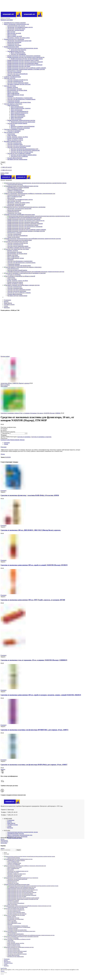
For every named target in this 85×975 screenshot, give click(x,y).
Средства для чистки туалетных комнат (22, 152)
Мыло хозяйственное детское (15, 94)
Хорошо (2, 971)
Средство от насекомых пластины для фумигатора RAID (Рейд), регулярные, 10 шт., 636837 (34, 764)
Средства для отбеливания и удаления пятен (19, 97)
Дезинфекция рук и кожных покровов (15, 22)
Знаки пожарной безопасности (19, 112)
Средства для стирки (10, 85)
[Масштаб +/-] (6, 972)
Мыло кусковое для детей (14, 36)
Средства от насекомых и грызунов (14, 129)
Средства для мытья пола (14, 143)
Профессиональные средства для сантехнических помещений (24, 64)
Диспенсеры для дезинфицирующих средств (20, 27)
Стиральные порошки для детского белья (19, 102)
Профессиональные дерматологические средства (21, 120)
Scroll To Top (4, 968)
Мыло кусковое (11, 34)
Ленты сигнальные (16, 119)
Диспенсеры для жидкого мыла (16, 28)
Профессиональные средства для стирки (18, 66)
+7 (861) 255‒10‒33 (6, 170)
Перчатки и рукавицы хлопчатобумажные (23, 126)
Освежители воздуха (13, 43)
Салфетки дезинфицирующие (12, 76)
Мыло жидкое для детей (14, 33)
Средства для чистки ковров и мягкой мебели (23, 155)
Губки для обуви (12, 135)
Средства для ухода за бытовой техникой (19, 146)
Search (3, 162)
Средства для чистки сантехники (16, 147)
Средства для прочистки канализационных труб (24, 149)
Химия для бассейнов (13, 75)
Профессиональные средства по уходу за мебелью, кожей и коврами (26, 67)
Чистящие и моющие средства (12, 141)
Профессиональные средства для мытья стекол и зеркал (23, 60)
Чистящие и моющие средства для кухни (18, 84)
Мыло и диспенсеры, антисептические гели (16, 24)
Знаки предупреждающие (18, 116)
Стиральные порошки (13, 100)
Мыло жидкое (11, 31)
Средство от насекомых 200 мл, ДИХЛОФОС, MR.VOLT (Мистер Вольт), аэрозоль (31, 530)
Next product (4, 386)
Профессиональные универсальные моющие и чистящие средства (26, 69)
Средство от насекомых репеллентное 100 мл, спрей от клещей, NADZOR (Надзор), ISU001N (34, 565)
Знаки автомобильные (17, 106)
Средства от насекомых (14, 131)
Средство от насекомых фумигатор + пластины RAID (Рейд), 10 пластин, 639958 (30, 495)
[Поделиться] (3, 972)
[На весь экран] (4, 972)
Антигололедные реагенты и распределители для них (22, 48)
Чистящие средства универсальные (17, 159)
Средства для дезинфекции (18, 54)
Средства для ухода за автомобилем (17, 73)
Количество (6, 433)
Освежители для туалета (14, 45)
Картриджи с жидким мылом (15, 30)
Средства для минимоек (14, 72)
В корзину (3, 435)
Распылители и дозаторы (14, 70)
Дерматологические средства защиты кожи (23, 122)
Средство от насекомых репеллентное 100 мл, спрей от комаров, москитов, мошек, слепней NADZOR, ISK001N (41, 695)
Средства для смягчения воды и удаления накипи (21, 99)
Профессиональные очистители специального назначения (23, 55)
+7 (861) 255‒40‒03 (6, 167)
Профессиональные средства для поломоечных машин (22, 63)
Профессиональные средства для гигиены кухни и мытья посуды (25, 57)
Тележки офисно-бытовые (14, 158)
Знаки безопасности (13, 105)
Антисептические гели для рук (16, 25)
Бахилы (13, 125)
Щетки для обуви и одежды (15, 140)
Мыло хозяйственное (13, 93)
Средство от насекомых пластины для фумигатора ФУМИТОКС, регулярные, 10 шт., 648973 (34, 730)
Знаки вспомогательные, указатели (21, 108)
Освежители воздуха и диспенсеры (14, 39)
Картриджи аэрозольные (14, 42)
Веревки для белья (12, 87)
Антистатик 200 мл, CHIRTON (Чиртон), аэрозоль (15, 383)
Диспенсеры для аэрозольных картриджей (19, 40)
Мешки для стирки (12, 91)
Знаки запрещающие (16, 109)
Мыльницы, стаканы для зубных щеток (18, 37)
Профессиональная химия (11, 46)
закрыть (3, 769)
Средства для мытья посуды (15, 81)
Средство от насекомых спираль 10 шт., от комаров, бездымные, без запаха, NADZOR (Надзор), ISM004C (31, 413)
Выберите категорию (7, 20)
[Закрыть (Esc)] (1, 972)
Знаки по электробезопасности (19, 111)
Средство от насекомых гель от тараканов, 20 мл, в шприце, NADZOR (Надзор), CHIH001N (34, 660)
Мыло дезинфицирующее (18, 52)
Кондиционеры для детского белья (17, 90)
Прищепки (10, 96)
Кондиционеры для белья (14, 88)
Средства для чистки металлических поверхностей (25, 150)
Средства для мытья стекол (15, 144)
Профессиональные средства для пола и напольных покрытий (25, 61)
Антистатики (11, 134)
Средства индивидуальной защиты (17, 123)
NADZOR (8, 457)
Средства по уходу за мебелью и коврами (19, 153)
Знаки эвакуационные (17, 117)
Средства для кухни (9, 78)
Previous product (5, 356)
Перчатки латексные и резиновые (20, 128)
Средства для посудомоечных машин (17, 82)
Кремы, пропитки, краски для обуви (17, 137)
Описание (7, 442)
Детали (6, 444)
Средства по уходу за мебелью (19, 156)
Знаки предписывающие (18, 114)
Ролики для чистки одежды (15, 138)
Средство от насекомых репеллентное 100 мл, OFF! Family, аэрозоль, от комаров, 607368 (33, 600)
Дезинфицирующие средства (15, 51)
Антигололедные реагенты (18, 49)
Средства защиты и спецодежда (13, 103)
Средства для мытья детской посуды (17, 79)
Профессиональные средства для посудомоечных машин (27, 58)
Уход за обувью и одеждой (11, 132)
